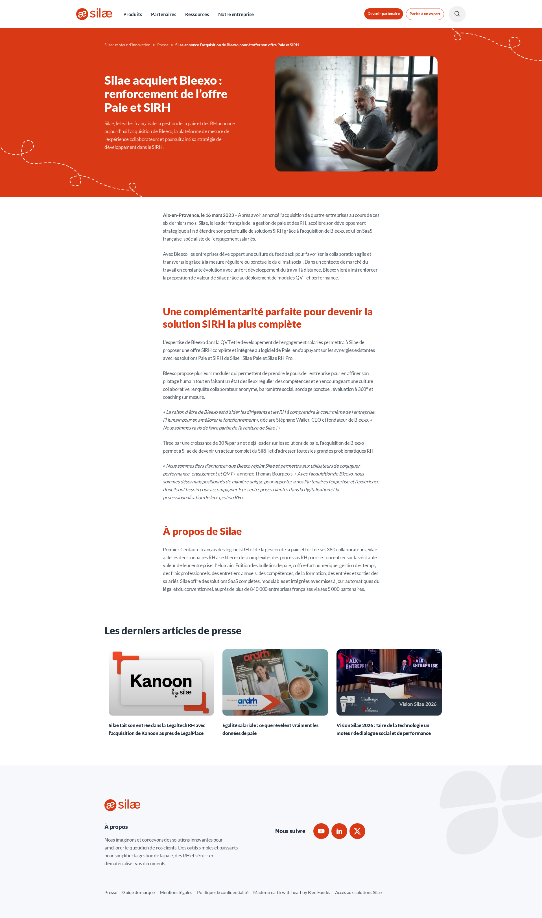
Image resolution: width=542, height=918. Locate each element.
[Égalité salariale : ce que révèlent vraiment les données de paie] (275, 693)
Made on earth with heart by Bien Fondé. (291, 892)
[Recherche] (457, 14)
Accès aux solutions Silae (358, 892)
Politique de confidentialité (222, 892)
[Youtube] (321, 831)
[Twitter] (357, 831)
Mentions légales (176, 892)
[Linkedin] (339, 831)
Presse (110, 892)
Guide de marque (138, 892)
